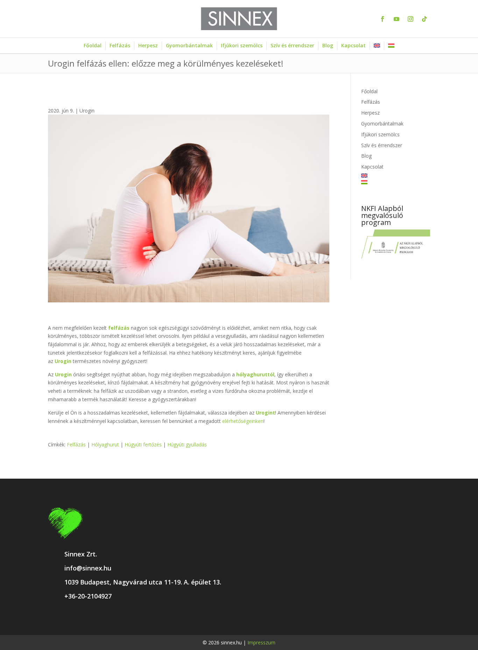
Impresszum (261, 642)
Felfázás (120, 45)
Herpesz (148, 45)
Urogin (86, 110)
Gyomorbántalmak (189, 45)
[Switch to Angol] (377, 45)
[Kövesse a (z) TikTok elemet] (424, 19)
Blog (327, 45)
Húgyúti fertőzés (143, 444)
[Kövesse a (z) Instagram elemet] (410, 19)
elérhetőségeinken (242, 421)
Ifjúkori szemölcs (241, 45)
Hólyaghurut (105, 444)
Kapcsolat (353, 45)
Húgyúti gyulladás (187, 444)
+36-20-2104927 (88, 596)
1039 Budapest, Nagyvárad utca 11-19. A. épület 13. (142, 582)
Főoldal (92, 45)
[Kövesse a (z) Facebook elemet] (382, 19)
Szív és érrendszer (292, 45)
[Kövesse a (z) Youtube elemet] (396, 19)
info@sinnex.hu (87, 568)
